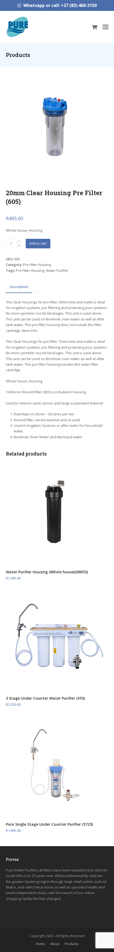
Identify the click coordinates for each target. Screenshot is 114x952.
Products (71, 944)
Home (40, 944)
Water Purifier (57, 270)
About (54, 944)
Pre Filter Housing (30, 270)
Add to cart (38, 243)
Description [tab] (19, 286)
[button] (94, 27)
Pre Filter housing (37, 264)
